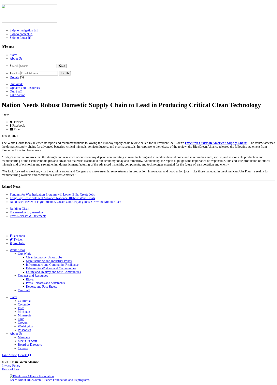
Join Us (14, 73)
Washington (25, 326)
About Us (16, 58)
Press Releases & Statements (28, 216)
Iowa (21, 308)
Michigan (24, 311)
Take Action (17, 95)
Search (14, 65)
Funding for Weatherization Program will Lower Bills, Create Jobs (52, 194)
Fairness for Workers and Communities (51, 268)
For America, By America (26, 212)
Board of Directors (30, 344)
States (13, 55)
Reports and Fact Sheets (41, 286)
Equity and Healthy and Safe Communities (53, 272)
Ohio (21, 319)
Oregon (23, 322)
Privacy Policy (11, 365)
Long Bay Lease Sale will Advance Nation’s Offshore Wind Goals (52, 198)
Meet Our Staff (27, 341)
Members (24, 337)
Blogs (29, 279)
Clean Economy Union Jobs (44, 257)
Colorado (24, 304)
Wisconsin (24, 330)
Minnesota (24, 315)
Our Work (16, 84)
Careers (23, 348)
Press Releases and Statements (45, 283)
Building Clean (19, 208)
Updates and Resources (25, 87)
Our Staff (16, 91)
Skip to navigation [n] (24, 30)
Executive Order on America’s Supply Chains (216, 143)
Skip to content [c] (21, 34)
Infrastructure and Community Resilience (52, 264)
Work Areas (17, 250)
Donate (14, 77)
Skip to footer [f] (20, 37)
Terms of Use (10, 369)
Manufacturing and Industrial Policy (49, 261)
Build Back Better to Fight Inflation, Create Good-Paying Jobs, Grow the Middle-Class (65, 201)
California (24, 300)
